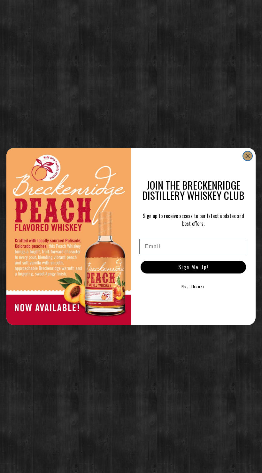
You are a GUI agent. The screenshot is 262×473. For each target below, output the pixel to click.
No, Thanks (193, 286)
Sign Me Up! (193, 267)
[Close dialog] (247, 156)
